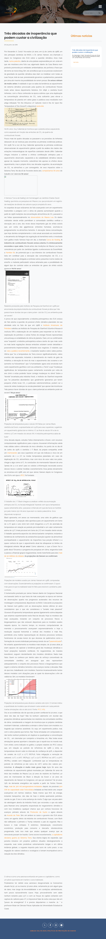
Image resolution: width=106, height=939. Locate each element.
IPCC (23, 475)
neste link (40, 106)
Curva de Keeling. (53, 240)
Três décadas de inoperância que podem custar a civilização (85, 51)
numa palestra (14, 61)
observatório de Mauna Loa (42, 217)
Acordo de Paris (13, 815)
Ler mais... (76, 62)
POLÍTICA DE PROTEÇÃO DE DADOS (61, 931)
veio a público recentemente (18, 351)
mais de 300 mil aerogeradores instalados (25, 786)
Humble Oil (10, 253)
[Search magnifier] (99, 14)
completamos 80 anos (51, 171)
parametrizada (55, 641)
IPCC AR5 (41, 709)
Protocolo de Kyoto (38, 812)
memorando (12, 453)
